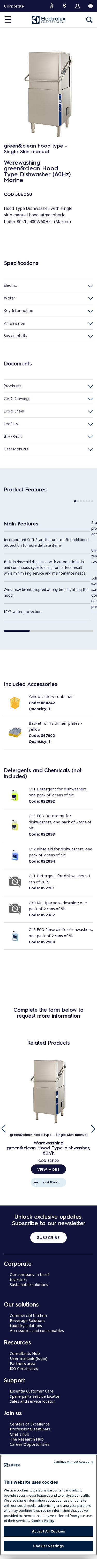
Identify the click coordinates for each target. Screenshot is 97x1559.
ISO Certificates (24, 1368)
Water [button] (9, 298)
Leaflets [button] (11, 423)
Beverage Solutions (27, 1320)
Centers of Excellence (30, 1424)
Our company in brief (29, 1274)
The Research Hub (27, 1439)
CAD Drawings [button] (17, 398)
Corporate (14, 6)
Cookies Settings (48, 1545)
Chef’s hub (19, 1434)
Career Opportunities (29, 1444)
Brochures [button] (12, 385)
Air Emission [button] (14, 323)
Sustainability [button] (15, 335)
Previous (3, 1128)
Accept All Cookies (48, 1531)
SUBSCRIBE (48, 1237)
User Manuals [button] (16, 448)
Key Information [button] (18, 310)
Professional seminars (30, 1428)
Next (93, 1128)
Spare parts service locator (35, 1396)
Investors (18, 1279)
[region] (48, 1504)
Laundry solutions (26, 1325)
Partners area (22, 1363)
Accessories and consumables (37, 1330)
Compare (51, 1182)
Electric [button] (10, 285)
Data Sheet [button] (14, 411)
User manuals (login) (28, 1358)
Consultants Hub (25, 1353)
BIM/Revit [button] (13, 436)
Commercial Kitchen (28, 1315)
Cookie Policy (42, 1520)
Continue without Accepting (73, 1461)
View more (48, 1169)
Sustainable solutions (29, 1284)
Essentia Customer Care (32, 1391)
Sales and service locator (32, 1401)
